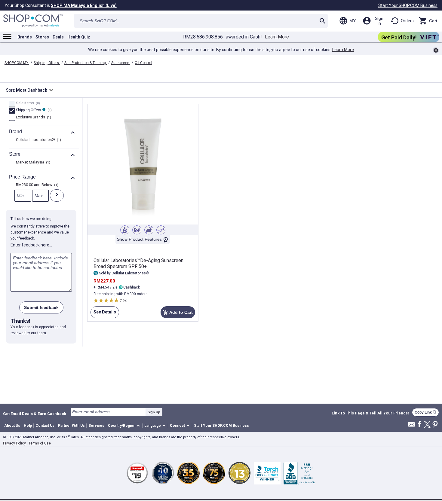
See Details (103, 314)
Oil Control (143, 63)
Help (28, 425)
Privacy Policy (14, 443)
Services (96, 425)
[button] (125, 425)
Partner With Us (71, 425)
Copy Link (425, 412)
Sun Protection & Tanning (85, 63)
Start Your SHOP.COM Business (407, 5)
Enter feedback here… (31, 245)
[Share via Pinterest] (435, 425)
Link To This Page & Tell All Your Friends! (370, 413)
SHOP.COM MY (17, 63)
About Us (12, 425)
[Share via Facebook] (419, 424)
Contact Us (44, 425)
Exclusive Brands (32, 117)
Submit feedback (41, 307)
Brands (24, 37)
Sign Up (154, 412)
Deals (58, 37)
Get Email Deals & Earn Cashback (34, 413)
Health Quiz (78, 37)
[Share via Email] (411, 426)
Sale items (27, 103)
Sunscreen (120, 63)
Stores (42, 37)
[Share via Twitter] (427, 425)
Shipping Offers (47, 63)
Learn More (277, 37)
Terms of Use (40, 443)
